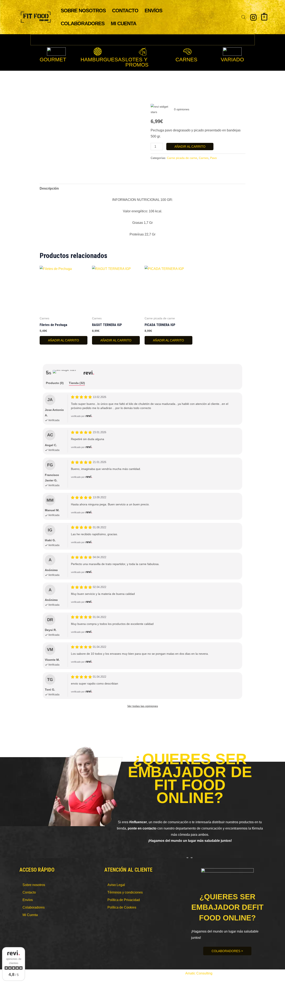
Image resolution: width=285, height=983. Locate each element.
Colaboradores (83, 23)
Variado (232, 59)
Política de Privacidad (123, 900)
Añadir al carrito (190, 146)
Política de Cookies (121, 907)
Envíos (153, 10)
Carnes (186, 59)
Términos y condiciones (125, 892)
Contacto (125, 10)
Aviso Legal (116, 885)
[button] (103, 59)
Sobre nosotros (83, 10)
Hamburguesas (103, 59)
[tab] (55, 383)
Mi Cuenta (123, 23)
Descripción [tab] (49, 188)
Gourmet (53, 59)
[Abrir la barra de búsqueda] (243, 17)
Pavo (213, 158)
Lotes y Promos (137, 62)
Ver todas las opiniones (142, 706)
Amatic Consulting (198, 973)
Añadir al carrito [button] (63, 340)
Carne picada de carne (182, 158)
